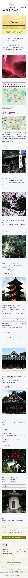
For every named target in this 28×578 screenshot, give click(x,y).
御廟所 (14, 31)
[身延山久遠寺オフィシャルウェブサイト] (11, 7)
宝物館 (19, 33)
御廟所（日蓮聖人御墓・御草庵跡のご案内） (14, 537)
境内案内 (8, 31)
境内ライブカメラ (16, 562)
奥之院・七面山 (11, 33)
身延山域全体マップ (6, 108)
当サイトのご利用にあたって (14, 564)
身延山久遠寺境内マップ (7, 141)
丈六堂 (20, 31)
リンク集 (9, 562)
